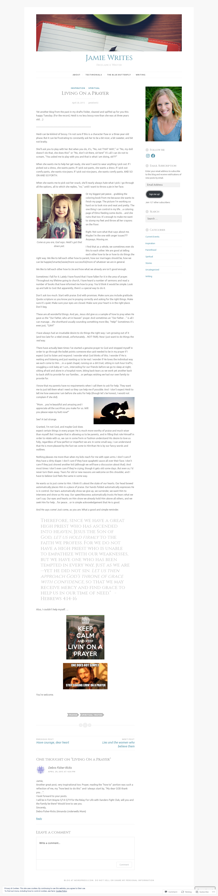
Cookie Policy (61, 891)
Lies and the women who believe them (118, 743)
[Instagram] (147, 155)
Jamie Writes (109, 58)
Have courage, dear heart (52, 741)
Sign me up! (154, 194)
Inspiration (78, 88)
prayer (73, 715)
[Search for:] (163, 219)
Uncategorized (152, 269)
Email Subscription (163, 166)
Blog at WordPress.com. (79, 880)
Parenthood (150, 250)
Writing (140, 75)
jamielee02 (93, 103)
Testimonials (93, 75)
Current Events (152, 237)
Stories (148, 263)
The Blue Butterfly (119, 75)
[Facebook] (153, 155)
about (76, 75)
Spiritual (94, 88)
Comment (124, 864)
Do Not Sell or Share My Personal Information (124, 880)
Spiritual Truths (92, 715)
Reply (39, 818)
